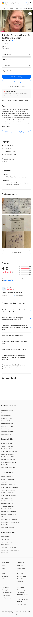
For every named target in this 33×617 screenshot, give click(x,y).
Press (3, 573)
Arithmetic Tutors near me (8, 517)
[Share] (29, 13)
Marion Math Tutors (6, 415)
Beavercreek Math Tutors (7, 431)
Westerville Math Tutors (7, 410)
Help (3, 578)
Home (3, 8)
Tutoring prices (6, 590)
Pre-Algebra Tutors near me (8, 511)
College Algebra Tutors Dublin (9, 451)
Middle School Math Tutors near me (10, 522)
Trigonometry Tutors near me (8, 527)
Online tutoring (6, 595)
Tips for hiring (5, 587)
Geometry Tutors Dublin (7, 454)
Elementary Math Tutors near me (9, 508)
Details (9, 100)
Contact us (5, 576)
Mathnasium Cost (5, 544)
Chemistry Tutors (21, 576)
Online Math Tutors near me (8, 484)
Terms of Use (17, 611)
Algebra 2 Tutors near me (7, 479)
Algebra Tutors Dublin (6, 443)
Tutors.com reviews (22, 604)
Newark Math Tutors (6, 418)
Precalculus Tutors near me (8, 492)
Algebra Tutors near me (7, 476)
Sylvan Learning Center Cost (8, 547)
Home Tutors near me (6, 498)
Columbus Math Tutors (7, 413)
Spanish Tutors (21, 578)
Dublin (16, 8)
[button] (16, 311)
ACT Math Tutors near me (7, 500)
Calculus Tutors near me (7, 482)
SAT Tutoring (20, 573)
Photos (15, 100)
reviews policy (8, 280)
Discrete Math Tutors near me (8, 514)
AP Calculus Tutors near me (8, 506)
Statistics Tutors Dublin (7, 465)
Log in (3, 568)
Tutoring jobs (20, 587)
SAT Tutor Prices (5, 539)
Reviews (21, 100)
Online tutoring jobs (22, 590)
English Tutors (20, 570)
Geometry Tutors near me (8, 490)
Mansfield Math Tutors (7, 426)
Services (14, 613)
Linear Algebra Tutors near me (9, 519)
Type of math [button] (7, 71)
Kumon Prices (4, 552)
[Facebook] (16, 615)
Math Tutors (10, 8)
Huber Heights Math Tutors (8, 429)
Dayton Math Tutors (6, 434)
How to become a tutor (23, 597)
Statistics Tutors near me (7, 525)
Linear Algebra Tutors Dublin (8, 462)
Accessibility (7, 613)
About (3, 100)
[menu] (3, 3)
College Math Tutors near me (8, 495)
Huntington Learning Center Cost (10, 550)
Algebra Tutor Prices (6, 542)
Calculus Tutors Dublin (7, 448)
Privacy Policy (26, 611)
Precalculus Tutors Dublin (7, 456)
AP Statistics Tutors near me (8, 503)
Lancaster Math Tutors (7, 421)
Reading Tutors (21, 568)
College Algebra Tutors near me (9, 487)
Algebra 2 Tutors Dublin (7, 446)
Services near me (6, 598)
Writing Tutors (20, 581)
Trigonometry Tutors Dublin (8, 467)
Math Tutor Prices (5, 536)
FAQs (26, 100)
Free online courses (7, 592)
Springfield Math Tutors (7, 423)
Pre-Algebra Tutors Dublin (8, 459)
